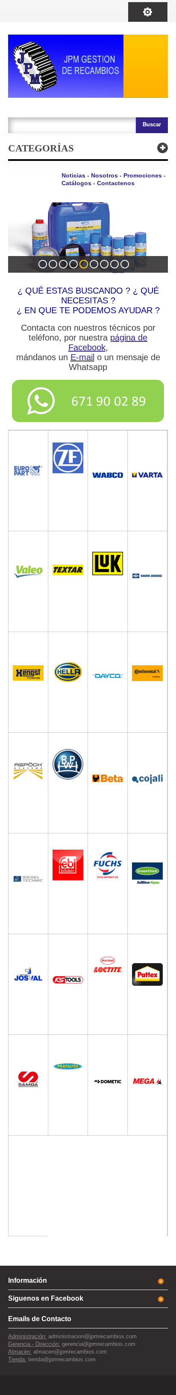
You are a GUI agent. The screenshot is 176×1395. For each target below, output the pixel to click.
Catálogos (76, 183)
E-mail (82, 357)
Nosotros (104, 175)
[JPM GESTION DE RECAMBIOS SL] (88, 66)
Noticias (73, 175)
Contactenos (116, 183)
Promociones (142, 175)
